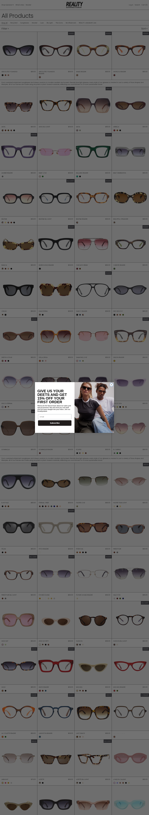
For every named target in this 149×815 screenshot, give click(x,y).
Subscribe (55, 423)
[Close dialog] (111, 384)
